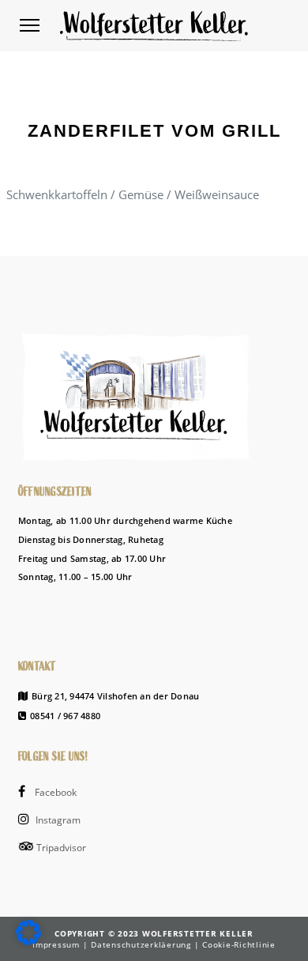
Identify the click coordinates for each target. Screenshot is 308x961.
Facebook (54, 792)
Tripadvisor (60, 847)
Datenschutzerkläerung (142, 944)
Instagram (57, 820)
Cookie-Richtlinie (239, 944)
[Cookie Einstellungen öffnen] (28, 940)
